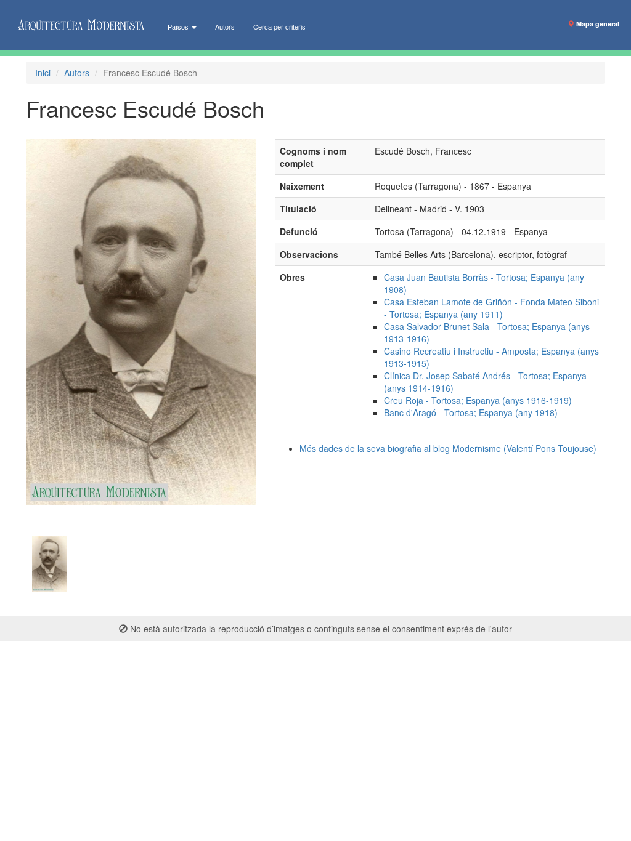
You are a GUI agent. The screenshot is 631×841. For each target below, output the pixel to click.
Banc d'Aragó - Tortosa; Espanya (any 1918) (471, 412)
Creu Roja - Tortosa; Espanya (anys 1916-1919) (478, 400)
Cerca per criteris (279, 26)
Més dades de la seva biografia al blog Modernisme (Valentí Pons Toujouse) (447, 448)
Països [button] (179, 26)
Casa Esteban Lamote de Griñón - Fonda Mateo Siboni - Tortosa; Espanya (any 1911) (491, 308)
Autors (225, 26)
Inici (43, 72)
